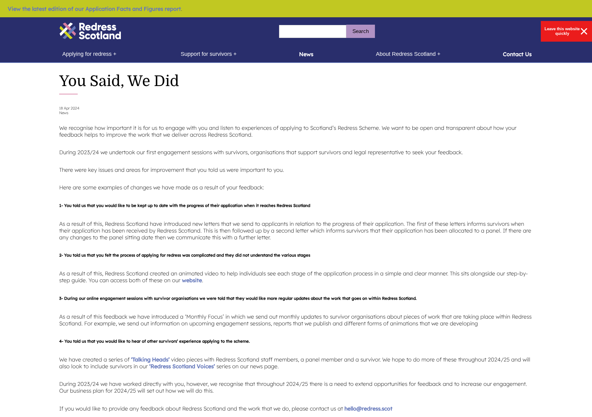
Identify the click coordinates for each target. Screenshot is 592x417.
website (192, 280)
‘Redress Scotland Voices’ (182, 366)
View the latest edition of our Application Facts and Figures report (94, 8)
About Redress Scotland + (408, 54)
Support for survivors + (208, 54)
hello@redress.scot (368, 408)
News (306, 54)
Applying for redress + (89, 54)
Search (360, 31)
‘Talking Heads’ (150, 359)
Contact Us (517, 54)
